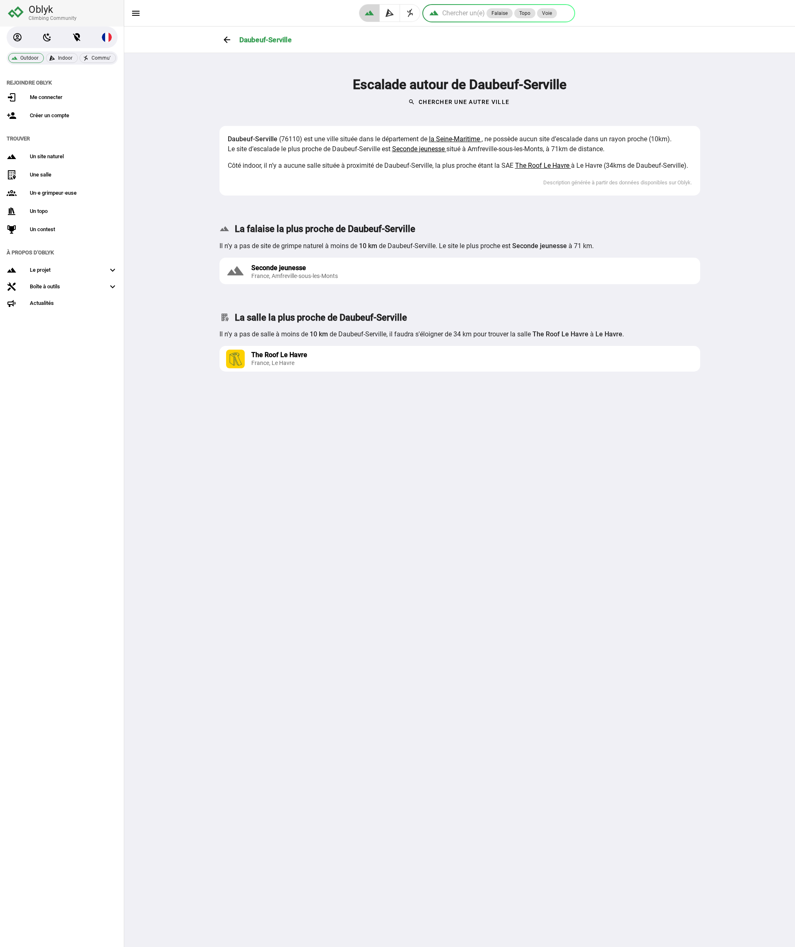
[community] (410, 13)
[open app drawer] (136, 13)
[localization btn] (77, 37)
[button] (17, 37)
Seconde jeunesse (419, 149)
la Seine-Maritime (455, 139)
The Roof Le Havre (543, 165)
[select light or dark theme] (47, 37)
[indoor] (390, 13)
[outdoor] (369, 13)
